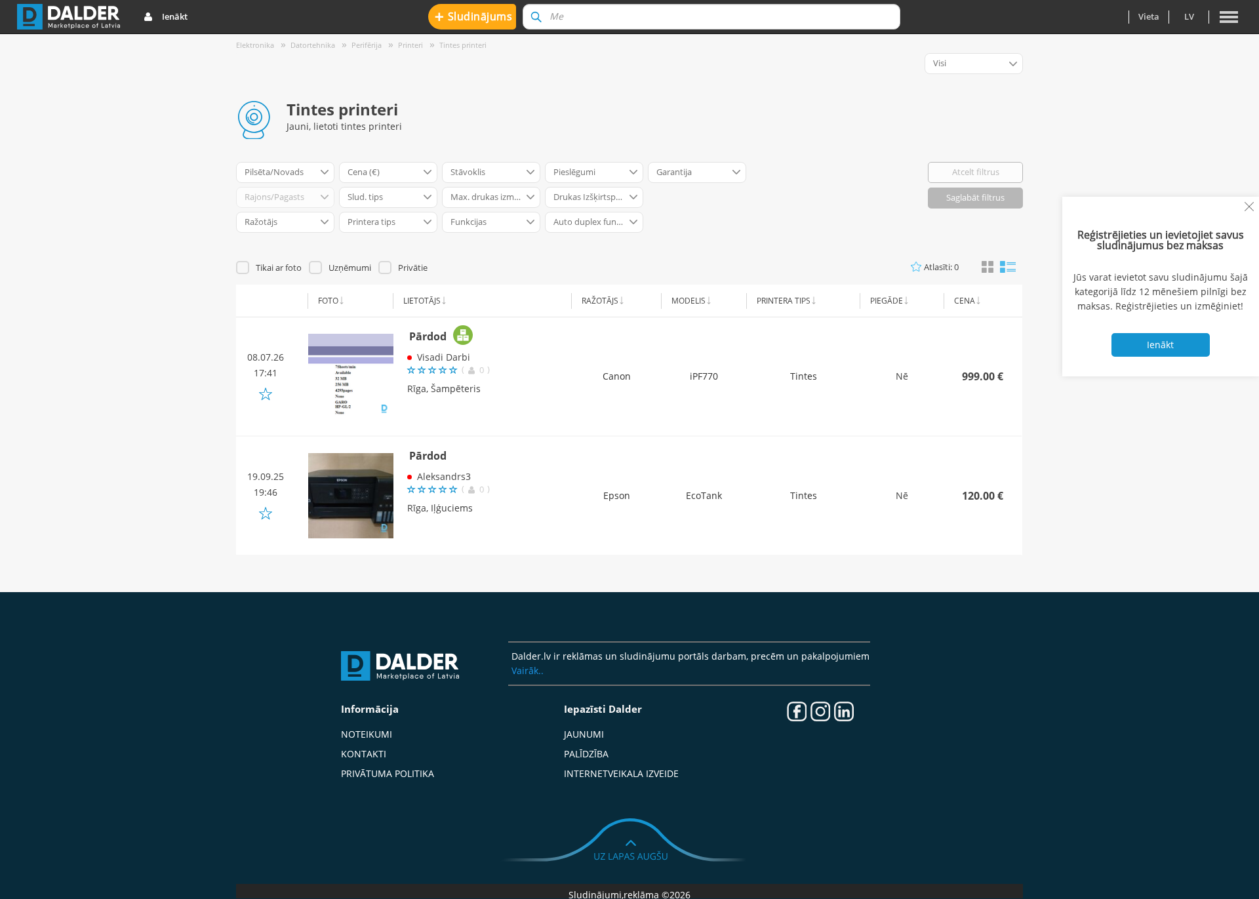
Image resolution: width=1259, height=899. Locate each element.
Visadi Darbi (443, 357)
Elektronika (255, 45)
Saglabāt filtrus (975, 197)
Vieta (1148, 16)
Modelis (688, 300)
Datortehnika (312, 45)
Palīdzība (586, 754)
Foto (328, 300)
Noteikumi (366, 734)
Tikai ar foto (279, 267)
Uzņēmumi (350, 267)
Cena (964, 300)
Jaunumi (584, 734)
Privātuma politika (387, 773)
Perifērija (366, 45)
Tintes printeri (463, 45)
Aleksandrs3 (444, 476)
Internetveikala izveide (621, 773)
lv (1189, 16)
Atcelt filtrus (975, 172)
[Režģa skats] (987, 267)
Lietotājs (422, 300)
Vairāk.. (527, 670)
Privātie (413, 267)
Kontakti (363, 754)
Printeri (410, 45)
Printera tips (783, 300)
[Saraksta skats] (1008, 266)
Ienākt (175, 16)
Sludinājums (474, 16)
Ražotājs (600, 300)
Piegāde (886, 300)
